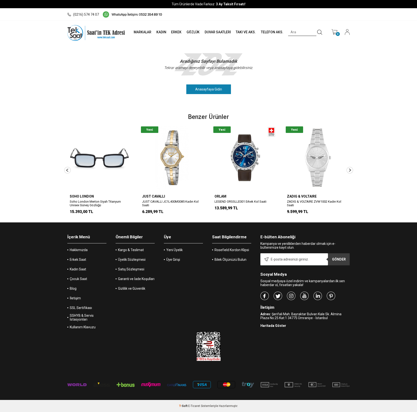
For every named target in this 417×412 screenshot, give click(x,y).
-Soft (183, 406)
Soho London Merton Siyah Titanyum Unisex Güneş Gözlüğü (95, 203)
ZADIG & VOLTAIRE (302, 196)
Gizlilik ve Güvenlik (131, 288)
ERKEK (176, 32)
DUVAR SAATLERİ (218, 32)
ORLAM (220, 196)
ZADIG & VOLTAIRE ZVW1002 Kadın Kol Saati (314, 203)
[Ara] (319, 32)
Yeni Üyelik (174, 250)
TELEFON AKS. (272, 32)
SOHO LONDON (82, 196)
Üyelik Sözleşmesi (132, 259)
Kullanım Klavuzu (83, 327)
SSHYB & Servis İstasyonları (82, 317)
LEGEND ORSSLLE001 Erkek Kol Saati (240, 201)
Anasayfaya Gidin (208, 89)
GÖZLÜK (193, 32)
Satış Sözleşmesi (131, 269)
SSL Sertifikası (81, 308)
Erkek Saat (78, 259)
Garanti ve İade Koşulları (136, 279)
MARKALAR (142, 32)
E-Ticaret (194, 406)
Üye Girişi (173, 259)
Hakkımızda (79, 250)
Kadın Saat (78, 269)
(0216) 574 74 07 (86, 14)
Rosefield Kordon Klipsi (232, 250)
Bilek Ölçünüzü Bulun (230, 259)
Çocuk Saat (78, 279)
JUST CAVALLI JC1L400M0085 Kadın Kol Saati (170, 203)
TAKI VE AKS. (246, 32)
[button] (67, 170)
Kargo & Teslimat (131, 250)
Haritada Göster (273, 326)
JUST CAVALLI (153, 196)
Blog (73, 288)
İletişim (75, 298)
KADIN (161, 32)
